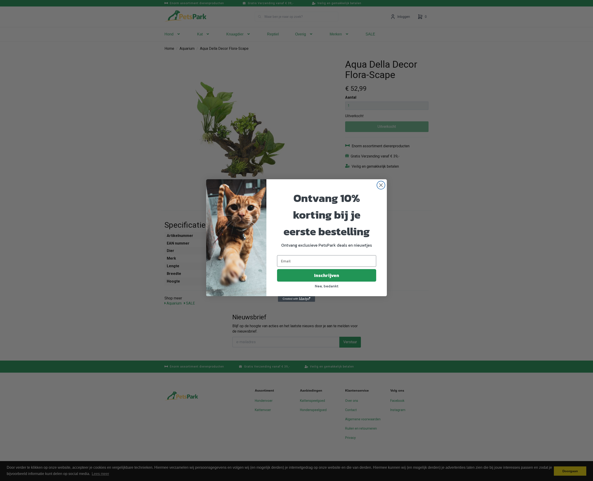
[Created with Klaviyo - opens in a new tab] (296, 299)
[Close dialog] (381, 185)
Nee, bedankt (326, 286)
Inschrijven (326, 275)
